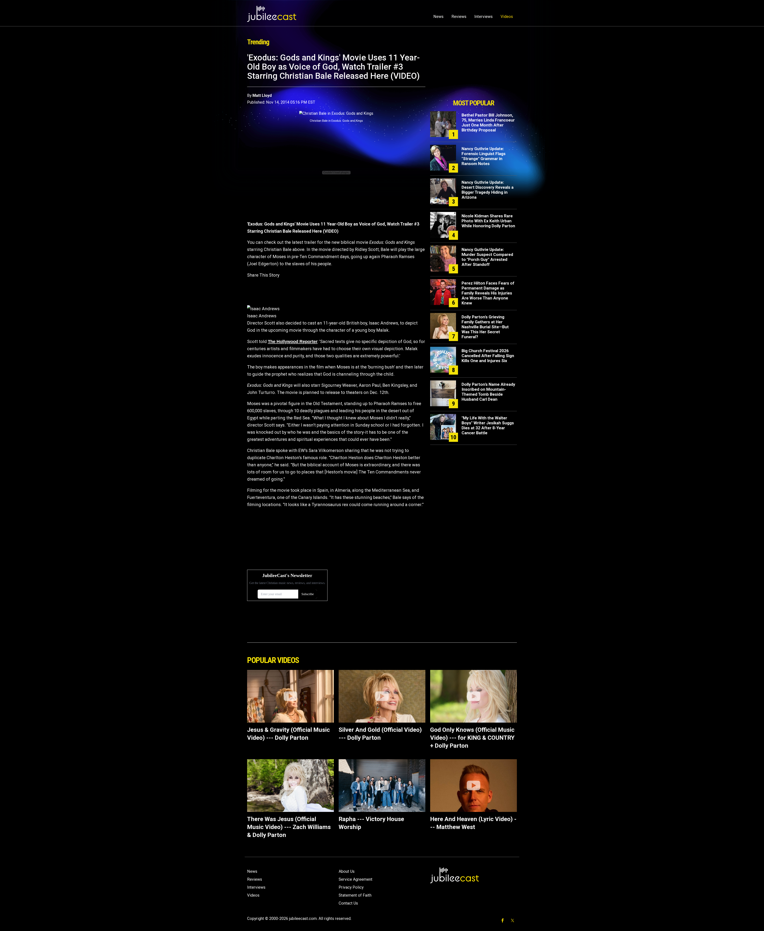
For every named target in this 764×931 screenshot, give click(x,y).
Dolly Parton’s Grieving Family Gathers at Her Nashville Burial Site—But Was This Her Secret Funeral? (485, 327)
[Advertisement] (473, 75)
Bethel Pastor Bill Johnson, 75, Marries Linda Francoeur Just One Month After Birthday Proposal (488, 122)
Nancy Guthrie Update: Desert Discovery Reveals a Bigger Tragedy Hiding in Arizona (488, 190)
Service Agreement (355, 879)
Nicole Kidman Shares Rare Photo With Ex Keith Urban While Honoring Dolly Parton (488, 221)
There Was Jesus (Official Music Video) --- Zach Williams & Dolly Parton (289, 826)
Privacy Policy (351, 887)
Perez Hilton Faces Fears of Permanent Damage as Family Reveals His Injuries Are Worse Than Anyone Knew (488, 293)
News (438, 16)
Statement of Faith (355, 895)
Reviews (458, 16)
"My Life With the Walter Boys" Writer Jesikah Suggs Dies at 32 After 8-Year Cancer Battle (488, 425)
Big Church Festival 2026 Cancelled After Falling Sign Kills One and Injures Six (488, 355)
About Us (347, 871)
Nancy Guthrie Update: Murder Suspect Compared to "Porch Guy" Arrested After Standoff (487, 257)
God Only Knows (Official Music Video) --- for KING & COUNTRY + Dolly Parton (472, 737)
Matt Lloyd (262, 95)
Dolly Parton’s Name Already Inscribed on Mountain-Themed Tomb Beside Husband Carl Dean (488, 392)
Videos (507, 16)
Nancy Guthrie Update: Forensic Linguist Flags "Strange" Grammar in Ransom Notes (484, 156)
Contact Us (348, 903)
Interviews (483, 16)
